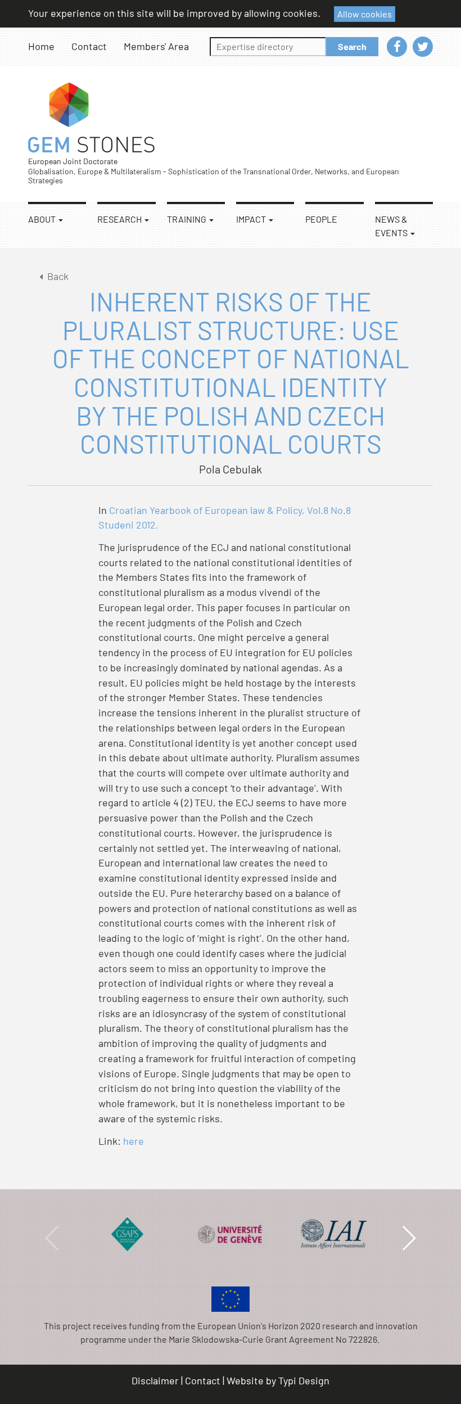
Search (352, 46)
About (42, 219)
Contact (89, 46)
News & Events (392, 226)
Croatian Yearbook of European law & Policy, (207, 510)
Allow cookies (364, 13)
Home (41, 46)
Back (58, 276)
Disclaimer (155, 1380)
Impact (252, 219)
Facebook (397, 47)
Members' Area (156, 46)
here (133, 1141)
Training (187, 219)
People (321, 219)
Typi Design (303, 1380)
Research (120, 219)
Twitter (423, 47)
